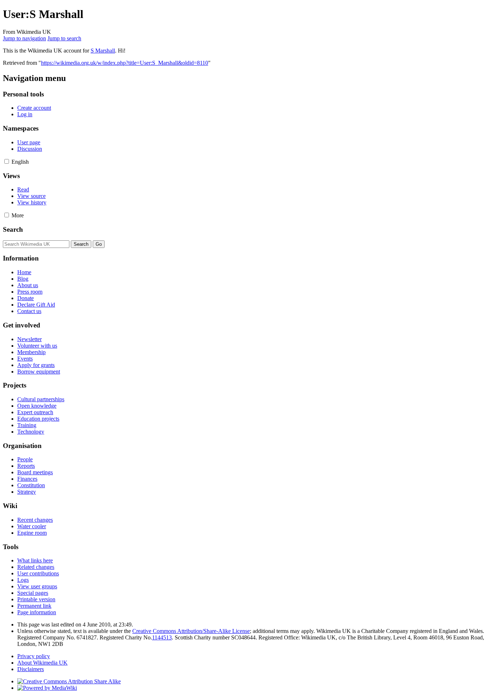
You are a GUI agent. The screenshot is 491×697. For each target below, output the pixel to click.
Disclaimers (30, 669)
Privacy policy (33, 656)
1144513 (162, 637)
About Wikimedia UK (42, 663)
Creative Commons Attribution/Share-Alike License (191, 631)
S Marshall (103, 50)
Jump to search (64, 38)
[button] (6, 161)
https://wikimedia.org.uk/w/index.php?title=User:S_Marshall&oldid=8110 (124, 63)
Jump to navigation (24, 38)
